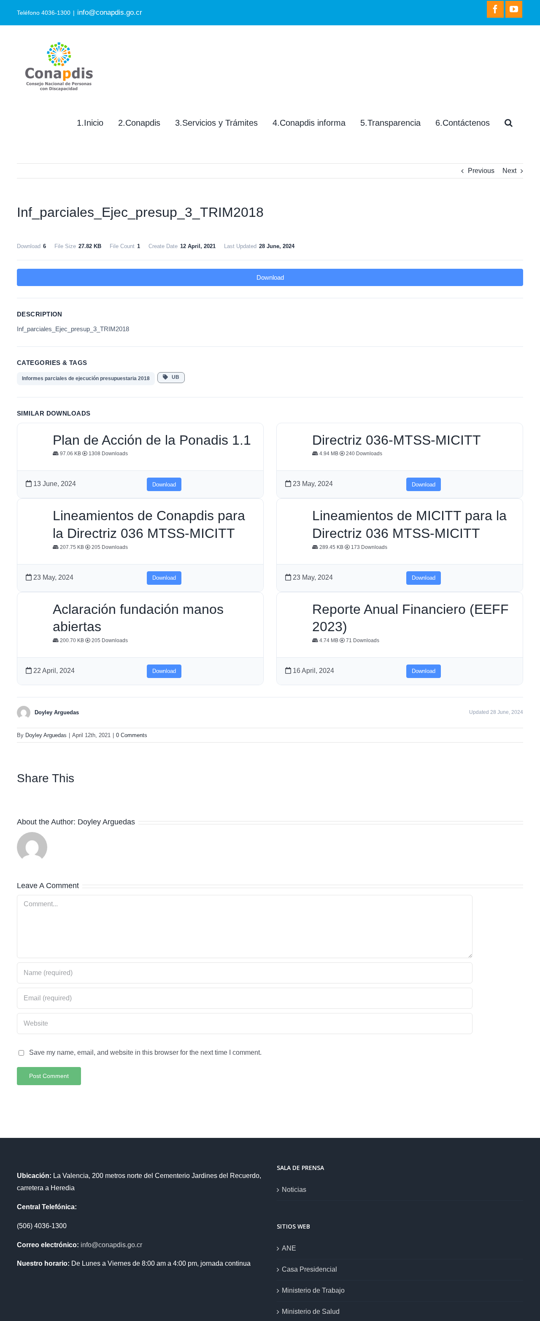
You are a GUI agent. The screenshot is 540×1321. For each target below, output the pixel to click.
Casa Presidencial (309, 1269)
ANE (289, 1248)
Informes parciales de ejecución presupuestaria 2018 (86, 378)
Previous (481, 170)
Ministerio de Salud (311, 1311)
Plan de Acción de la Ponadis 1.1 (152, 440)
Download (270, 277)
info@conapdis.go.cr (109, 12)
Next (509, 170)
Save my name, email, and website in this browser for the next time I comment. (145, 1052)
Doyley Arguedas (46, 735)
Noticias (294, 1189)
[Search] (509, 123)
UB (173, 377)
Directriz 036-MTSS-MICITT (396, 440)
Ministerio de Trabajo (313, 1290)
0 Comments (131, 735)
